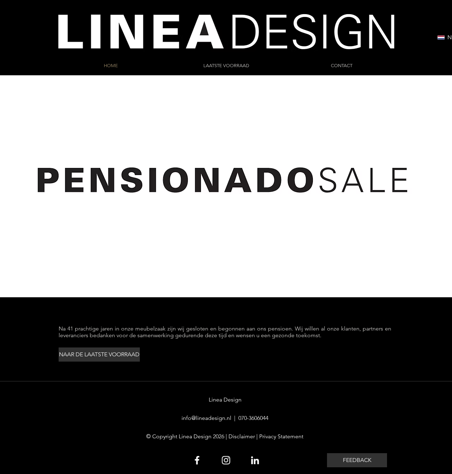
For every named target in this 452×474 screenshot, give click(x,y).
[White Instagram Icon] (226, 460)
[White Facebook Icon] (197, 460)
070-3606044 (253, 418)
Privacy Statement (281, 436)
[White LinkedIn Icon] (255, 460)
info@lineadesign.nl (206, 418)
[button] (357, 460)
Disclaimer (241, 436)
